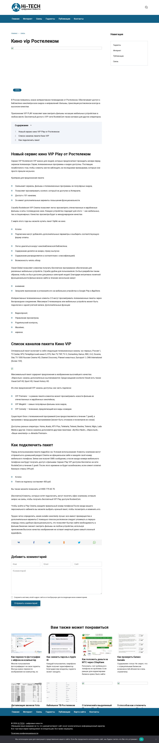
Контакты (79, 19)
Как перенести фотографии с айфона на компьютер (25, 658)
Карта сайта (80, 712)
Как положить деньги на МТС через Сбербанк (95, 661)
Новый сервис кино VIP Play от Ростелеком (39, 131)
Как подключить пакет (29, 140)
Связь (39, 19)
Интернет (27, 19)
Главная (15, 19)
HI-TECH (21, 723)
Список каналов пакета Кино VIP (34, 136)
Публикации (64, 19)
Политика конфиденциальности (24, 733)
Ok (141, 739)
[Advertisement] (129, 108)
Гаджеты (50, 19)
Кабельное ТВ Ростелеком (61, 705)
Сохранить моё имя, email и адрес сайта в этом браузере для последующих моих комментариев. (50, 597)
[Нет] (156, 739)
